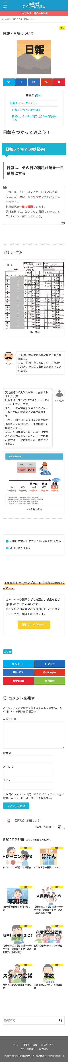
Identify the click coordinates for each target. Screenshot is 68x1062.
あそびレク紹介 (30, 1044)
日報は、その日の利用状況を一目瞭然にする (35, 118)
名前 (7, 753)
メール (8, 766)
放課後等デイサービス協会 (32, 1055)
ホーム (16, 1044)
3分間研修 (43, 1049)
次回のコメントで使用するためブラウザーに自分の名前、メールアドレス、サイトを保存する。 (33, 796)
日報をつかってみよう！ (24, 103)
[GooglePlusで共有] (47, 82)
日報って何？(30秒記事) (26, 110)
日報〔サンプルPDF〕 (34, 624)
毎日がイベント (48, 1044)
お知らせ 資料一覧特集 (35, 13)
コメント (9, 719)
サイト (7, 780)
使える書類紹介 (28, 1049)
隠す (38, 95)
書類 (9, 651)
